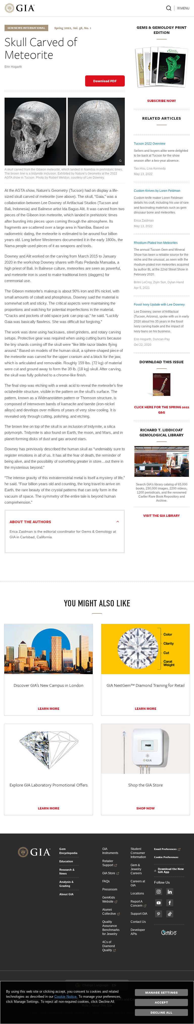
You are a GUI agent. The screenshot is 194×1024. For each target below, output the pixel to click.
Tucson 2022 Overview (149, 143)
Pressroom (109, 889)
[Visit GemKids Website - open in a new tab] (169, 932)
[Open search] (169, 8)
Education (66, 861)
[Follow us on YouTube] (158, 903)
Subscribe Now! (161, 100)
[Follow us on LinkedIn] (169, 891)
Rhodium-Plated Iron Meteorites (156, 243)
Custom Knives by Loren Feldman (157, 191)
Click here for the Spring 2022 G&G (161, 409)
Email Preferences (165, 849)
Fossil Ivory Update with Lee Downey (159, 304)
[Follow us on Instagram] (158, 891)
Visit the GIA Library (161, 515)
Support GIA (139, 913)
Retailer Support (107, 863)
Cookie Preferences (166, 857)
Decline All (162, 1012)
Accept (161, 1002)
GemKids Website (108, 899)
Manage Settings (161, 992)
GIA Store (108, 873)
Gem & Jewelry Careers (136, 869)
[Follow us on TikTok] (169, 914)
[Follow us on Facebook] (169, 903)
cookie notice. (66, 996)
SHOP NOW (145, 808)
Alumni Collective (109, 911)
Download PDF (105, 80)
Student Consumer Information (138, 853)
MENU (184, 8)
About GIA (66, 894)
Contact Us (138, 922)
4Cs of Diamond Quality (108, 946)
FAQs (106, 881)
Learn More (48, 708)
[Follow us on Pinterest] (158, 914)
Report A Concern (136, 903)
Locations (137, 893)
